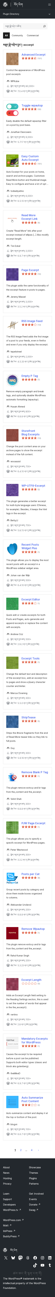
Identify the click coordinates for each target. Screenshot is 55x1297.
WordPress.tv (12, 1209)
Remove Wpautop (33, 928)
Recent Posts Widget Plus (30, 546)
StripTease (29, 717)
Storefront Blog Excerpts (31, 432)
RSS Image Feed (32, 321)
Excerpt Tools (31, 658)
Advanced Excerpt (34, 54)
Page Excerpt (30, 270)
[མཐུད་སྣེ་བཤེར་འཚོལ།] (44, 26)
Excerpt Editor (31, 599)
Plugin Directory (11, 14)
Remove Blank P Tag (35, 772)
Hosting (7, 1178)
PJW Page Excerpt (33, 823)
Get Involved (36, 1193)
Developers (9, 1204)
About (6, 1167)
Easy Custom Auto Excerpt (30, 158)
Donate (34, 1204)
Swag (33, 1209)
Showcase (35, 1167)
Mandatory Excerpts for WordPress (35, 1040)
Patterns (34, 1183)
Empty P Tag (30, 375)
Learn (6, 1193)
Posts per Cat (31, 874)
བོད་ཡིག (13, 1250)
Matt (7, 1225)
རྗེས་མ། (38, 1150)
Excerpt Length (31, 979)
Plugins (33, 1178)
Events (33, 1199)
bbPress (9, 1231)
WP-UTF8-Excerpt (33, 485)
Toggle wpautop (32, 105)
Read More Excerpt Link (30, 217)
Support (7, 1199)
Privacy (7, 1183)
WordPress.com (13, 1220)
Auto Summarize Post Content (32, 1099)
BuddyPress (11, 1236)
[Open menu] (50, 4)
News (6, 1172)
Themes (33, 1172)
